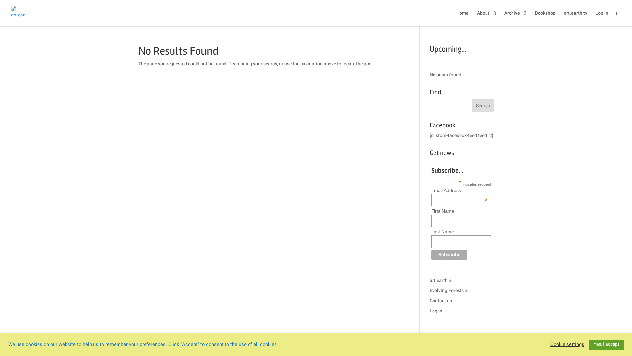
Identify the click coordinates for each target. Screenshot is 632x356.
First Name (442, 211)
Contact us (441, 300)
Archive (512, 13)
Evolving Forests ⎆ (448, 290)
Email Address (459, 190)
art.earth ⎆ (440, 280)
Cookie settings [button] (567, 345)
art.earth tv (575, 13)
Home (462, 13)
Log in (601, 13)
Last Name (442, 231)
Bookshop (545, 13)
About (483, 13)
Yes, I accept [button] (606, 344)
